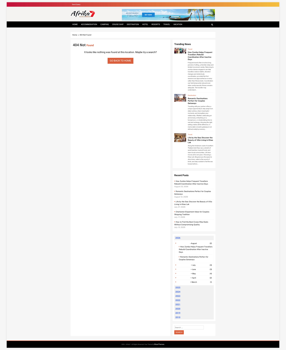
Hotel (145, 24)
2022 (177, 300)
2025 (177, 287)
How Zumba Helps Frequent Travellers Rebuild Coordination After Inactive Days (200, 55)
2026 (177, 237)
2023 (177, 296)
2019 (177, 313)
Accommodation (89, 24)
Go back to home (120, 60)
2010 (177, 317)
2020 (177, 308)
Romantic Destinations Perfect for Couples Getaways (198, 100)
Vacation (177, 24)
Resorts (155, 24)
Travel (166, 24)
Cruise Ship (117, 24)
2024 (177, 291)
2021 (177, 304)
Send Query (76, 4)
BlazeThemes (159, 344)
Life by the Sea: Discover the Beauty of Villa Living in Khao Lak (200, 140)
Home (75, 24)
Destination (133, 24)
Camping (104, 24)
